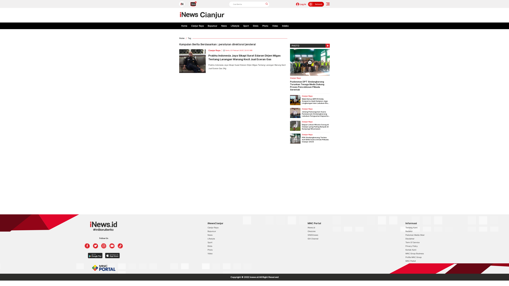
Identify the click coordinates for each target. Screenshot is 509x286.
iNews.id (311, 227)
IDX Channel (313, 239)
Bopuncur (212, 25)
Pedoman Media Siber (415, 235)
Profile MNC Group (413, 257)
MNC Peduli (410, 261)
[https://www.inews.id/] (202, 15)
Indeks (285, 25)
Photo (265, 25)
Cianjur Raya (197, 25)
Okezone (311, 231)
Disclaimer (409, 239)
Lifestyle (235, 25)
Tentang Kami (411, 227)
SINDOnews (313, 235)
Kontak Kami (410, 250)
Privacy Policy (411, 246)
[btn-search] (266, 3)
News (224, 25)
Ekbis (255, 25)
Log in (303, 4)
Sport (246, 25)
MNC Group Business (414, 253)
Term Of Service (412, 242)
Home (184, 25)
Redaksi (408, 231)
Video (275, 25)
